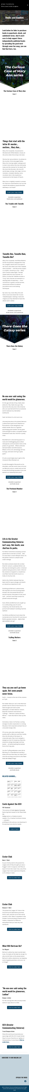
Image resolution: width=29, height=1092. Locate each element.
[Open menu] (27, 5)
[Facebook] (25, 1081)
